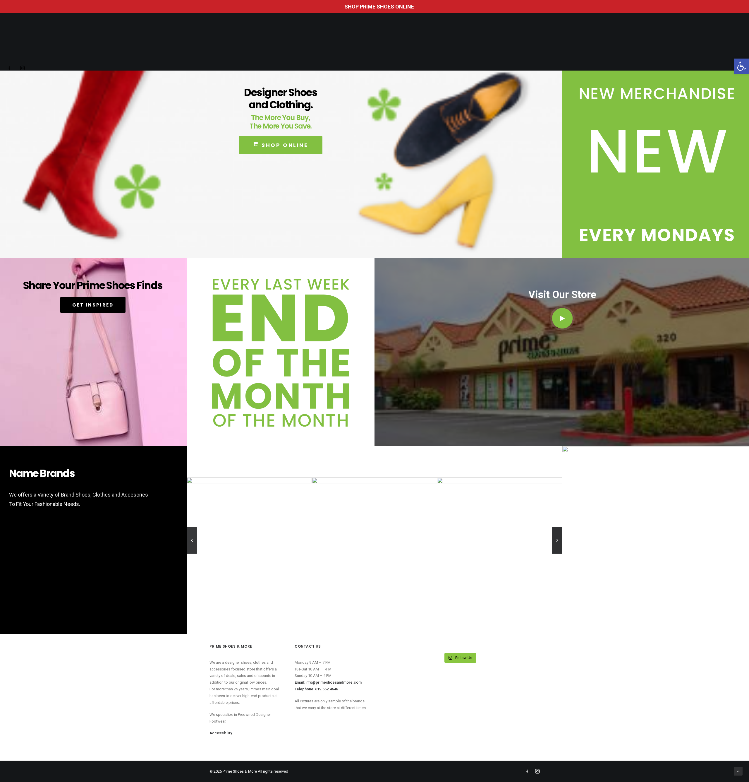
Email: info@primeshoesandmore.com (328, 682)
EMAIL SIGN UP (445, 40)
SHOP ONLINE (481, 40)
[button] (741, 66)
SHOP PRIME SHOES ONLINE (379, 7)
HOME (223, 40)
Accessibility (517, 40)
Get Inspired (93, 305)
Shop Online (285, 145)
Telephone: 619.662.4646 (316, 689)
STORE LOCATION (295, 40)
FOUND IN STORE (253, 40)
